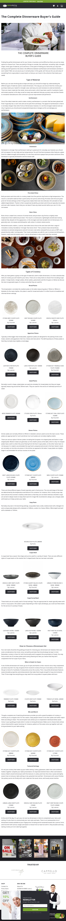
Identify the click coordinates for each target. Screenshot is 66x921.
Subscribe (35, 909)
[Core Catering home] (10, 5)
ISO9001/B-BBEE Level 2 (24, 889)
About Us (20, 886)
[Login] (57, 5)
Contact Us (4, 886)
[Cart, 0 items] (53, 5)
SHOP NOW (11, 327)
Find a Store (4, 889)
